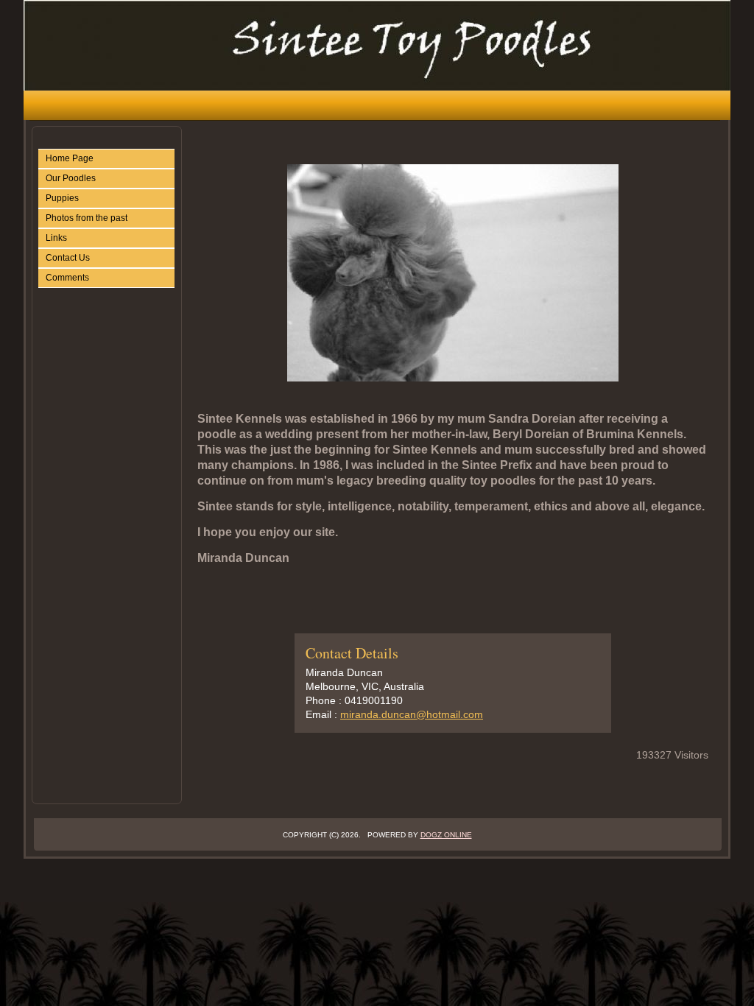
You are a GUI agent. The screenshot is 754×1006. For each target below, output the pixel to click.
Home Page (70, 158)
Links (56, 238)
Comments (67, 277)
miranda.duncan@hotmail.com (411, 714)
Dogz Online (446, 835)
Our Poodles (71, 178)
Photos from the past (86, 218)
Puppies (62, 198)
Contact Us (68, 258)
